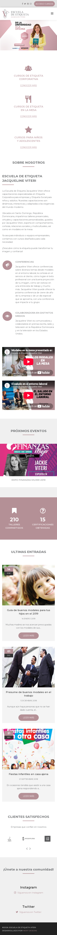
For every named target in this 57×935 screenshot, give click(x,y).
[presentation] (27, 848)
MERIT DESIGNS (30, 930)
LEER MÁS (28, 635)
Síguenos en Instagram (30, 892)
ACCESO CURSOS (44, 4)
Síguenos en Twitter (30, 912)
